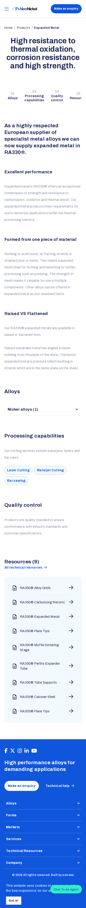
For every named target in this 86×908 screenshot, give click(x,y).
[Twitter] (12, 751)
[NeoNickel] (24, 9)
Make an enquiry (66, 8)
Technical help (58, 786)
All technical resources (23, 567)
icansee (68, 875)
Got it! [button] (13, 900)
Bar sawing (16, 480)
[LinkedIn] (26, 751)
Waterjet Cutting (50, 470)
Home (8, 27)
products (23, 27)
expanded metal (46, 27)
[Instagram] (20, 751)
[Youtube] (34, 751)
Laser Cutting (18, 470)
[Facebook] (6, 751)
